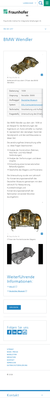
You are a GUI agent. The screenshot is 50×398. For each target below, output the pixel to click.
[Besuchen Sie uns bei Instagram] (24, 332)
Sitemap (10, 349)
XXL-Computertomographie (33, 105)
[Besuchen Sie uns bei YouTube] (19, 332)
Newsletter (12, 355)
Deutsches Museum (29, 100)
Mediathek (11, 357)
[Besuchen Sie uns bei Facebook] (9, 332)
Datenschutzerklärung (17, 365)
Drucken (14, 307)
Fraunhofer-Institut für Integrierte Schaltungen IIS (22, 21)
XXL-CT (12, 287)
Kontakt (10, 360)
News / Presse (12, 352)
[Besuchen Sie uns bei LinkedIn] (14, 332)
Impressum (11, 363)
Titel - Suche (41, 3)
